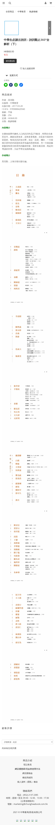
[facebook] (11, 85)
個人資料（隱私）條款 (27, 781)
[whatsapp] (16, 85)
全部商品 (10, 11)
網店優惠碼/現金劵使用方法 (27, 768)
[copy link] (21, 85)
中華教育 (22, 11)
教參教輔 (33, 11)
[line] (6, 85)
